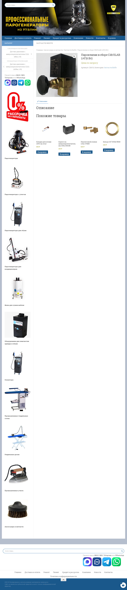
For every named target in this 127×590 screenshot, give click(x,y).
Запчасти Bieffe (44, 43)
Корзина (112, 38)
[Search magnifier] (53, 5)
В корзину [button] (42, 152)
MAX (18, 75)
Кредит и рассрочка (62, 38)
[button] (74, 56)
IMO (23, 75)
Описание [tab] (43, 101)
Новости (89, 38)
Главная (8, 38)
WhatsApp (20, 78)
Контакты (100, 38)
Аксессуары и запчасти (53, 50)
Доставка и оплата (23, 38)
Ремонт (37, 38)
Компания (78, 38)
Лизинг (47, 38)
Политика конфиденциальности (63, 576)
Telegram (9, 78)
